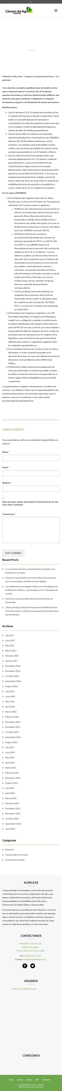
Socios (29, 1080)
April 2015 (10, 762)
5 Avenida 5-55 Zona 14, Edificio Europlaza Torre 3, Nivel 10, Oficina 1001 (30, 947)
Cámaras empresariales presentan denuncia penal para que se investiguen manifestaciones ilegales (30, 579)
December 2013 (12, 808)
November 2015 (12, 727)
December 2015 (12, 722)
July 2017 (9, 635)
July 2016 (9, 691)
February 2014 (12, 803)
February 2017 (12, 655)
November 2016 (12, 671)
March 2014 (10, 798)
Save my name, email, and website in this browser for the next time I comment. (30, 503)
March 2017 (10, 650)
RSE (37, 1080)
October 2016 (12, 676)
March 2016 (10, 711)
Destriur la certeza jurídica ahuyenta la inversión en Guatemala (29, 600)
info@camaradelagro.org (34, 959)
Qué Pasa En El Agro (15, 859)
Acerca (20, 1080)
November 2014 (12, 778)
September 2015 (13, 737)
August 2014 (11, 783)
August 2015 (11, 742)
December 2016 (12, 666)
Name (5, 452)
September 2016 (13, 681)
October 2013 (12, 818)
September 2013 (13, 823)
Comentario (9, 514)
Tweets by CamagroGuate (23, 988)
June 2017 (10, 640)
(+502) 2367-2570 (32, 955)
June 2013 (10, 828)
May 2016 (9, 701)
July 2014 (9, 788)
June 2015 (10, 752)
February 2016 (12, 717)
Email (5, 467)
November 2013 (12, 813)
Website (6, 482)
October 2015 (12, 732)
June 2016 (10, 696)
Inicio (11, 1080)
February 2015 (12, 773)
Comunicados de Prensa (16, 854)
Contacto (46, 1080)
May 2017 (9, 645)
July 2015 (9, 747)
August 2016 (11, 686)
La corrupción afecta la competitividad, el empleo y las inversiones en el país (30, 571)
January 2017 (11, 661)
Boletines (9, 849)
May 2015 (9, 757)
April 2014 (10, 793)
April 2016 (10, 706)
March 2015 (10, 767)
